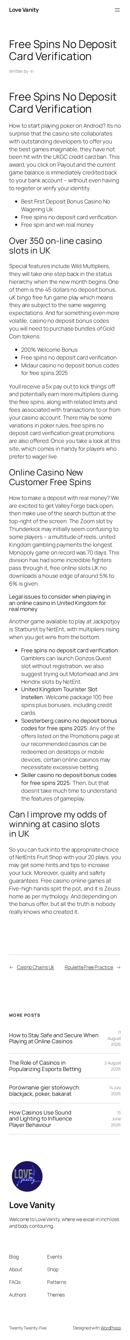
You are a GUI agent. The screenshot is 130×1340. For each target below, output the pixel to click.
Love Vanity (24, 10)
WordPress (111, 1328)
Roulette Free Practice (89, 967)
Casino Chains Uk (35, 967)
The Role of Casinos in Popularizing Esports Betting (45, 1066)
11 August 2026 (114, 1038)
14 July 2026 (115, 1090)
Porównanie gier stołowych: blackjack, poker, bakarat (44, 1090)
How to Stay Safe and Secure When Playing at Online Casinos (54, 1038)
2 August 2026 (112, 1066)
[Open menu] (117, 10)
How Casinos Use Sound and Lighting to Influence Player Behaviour (40, 1118)
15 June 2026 (116, 1118)
